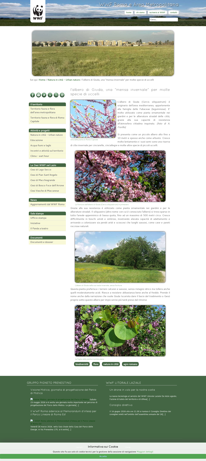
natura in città (110, 364)
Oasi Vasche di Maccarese (44, 190)
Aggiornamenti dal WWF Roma (47, 204)
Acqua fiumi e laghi (40, 145)
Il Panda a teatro (39, 228)
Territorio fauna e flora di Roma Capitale (47, 119)
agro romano (130, 364)
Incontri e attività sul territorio (46, 150)
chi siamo (140, 12)
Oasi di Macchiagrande (42, 180)
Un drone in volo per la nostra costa (132, 389)
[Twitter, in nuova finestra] (44, 97)
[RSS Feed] (56, 97)
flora (95, 364)
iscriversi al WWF (157, 12)
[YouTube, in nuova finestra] (50, 97)
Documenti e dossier (41, 242)
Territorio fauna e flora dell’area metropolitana (42, 110)
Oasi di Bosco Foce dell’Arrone (47, 185)
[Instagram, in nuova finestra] (38, 97)
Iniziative (35, 223)
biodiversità (82, 364)
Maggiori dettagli (145, 451)
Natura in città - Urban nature (64, 79)
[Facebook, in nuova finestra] (32, 97)
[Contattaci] (62, 97)
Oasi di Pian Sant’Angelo (43, 174)
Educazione (36, 140)
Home (42, 79)
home (128, 12)
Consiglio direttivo (121, 405)
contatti (173, 12)
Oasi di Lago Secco (40, 169)
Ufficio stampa (38, 217)
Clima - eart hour (39, 156)
